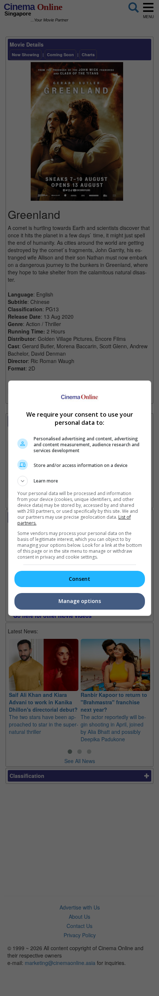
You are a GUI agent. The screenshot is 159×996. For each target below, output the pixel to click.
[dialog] (79, 498)
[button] (79, 481)
